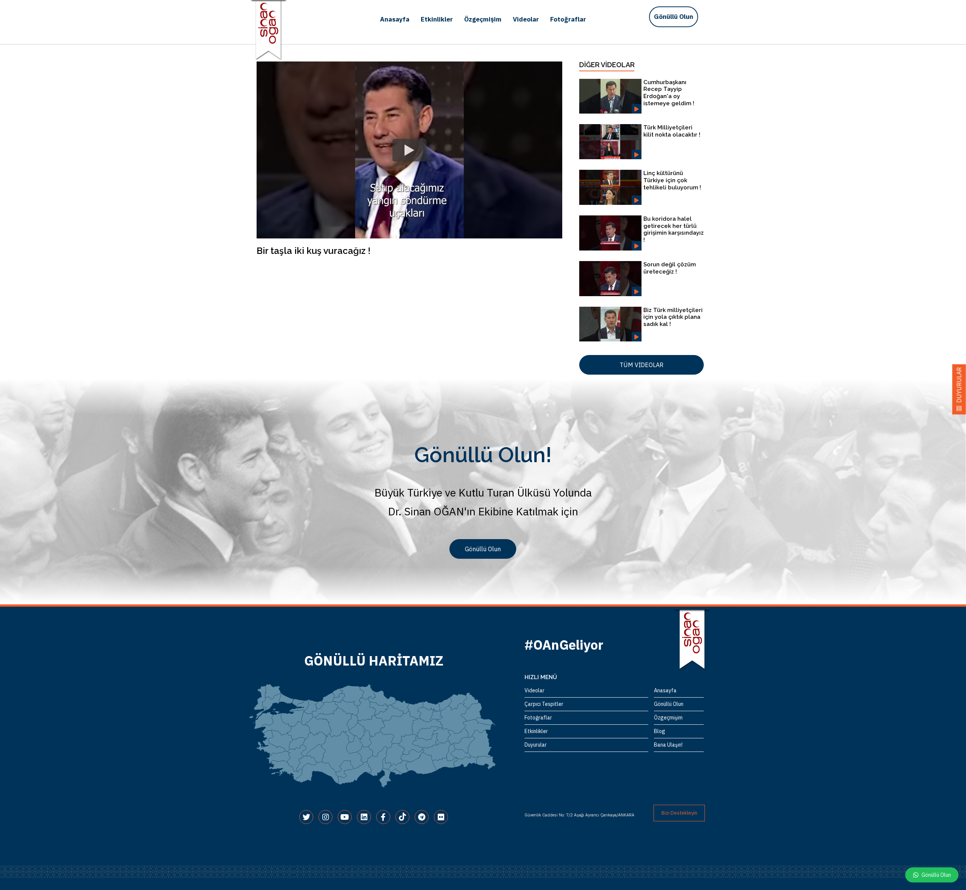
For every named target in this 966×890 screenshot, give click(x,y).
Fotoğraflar (568, 19)
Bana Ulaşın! (668, 744)
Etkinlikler (437, 19)
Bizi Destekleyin (679, 813)
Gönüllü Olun (673, 16)
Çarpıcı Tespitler (544, 704)
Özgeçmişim (482, 19)
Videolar (526, 19)
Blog (659, 731)
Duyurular (536, 744)
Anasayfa (394, 19)
